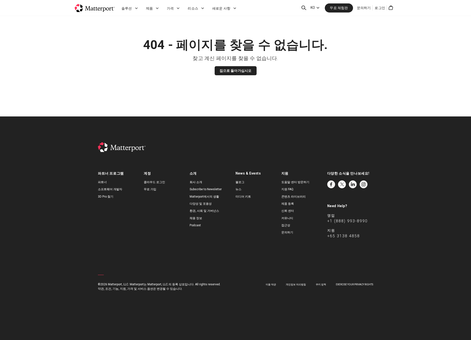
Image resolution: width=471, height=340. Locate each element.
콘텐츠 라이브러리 (293, 196)
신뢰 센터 (287, 211)
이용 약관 (271, 284)
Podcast (195, 225)
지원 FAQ (287, 189)
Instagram (363, 184)
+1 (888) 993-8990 (347, 221)
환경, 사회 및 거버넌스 (204, 211)
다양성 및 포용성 (201, 203)
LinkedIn (353, 184)
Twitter (342, 184)
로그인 (380, 8)
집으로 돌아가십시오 (236, 70)
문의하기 (364, 8)
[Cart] (390, 8)
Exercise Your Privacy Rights (354, 284)
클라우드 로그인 (154, 182)
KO (313, 8)
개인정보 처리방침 (296, 284)
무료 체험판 (339, 8)
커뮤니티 (287, 218)
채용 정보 (196, 218)
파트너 (102, 182)
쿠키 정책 (321, 284)
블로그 (240, 182)
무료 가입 (150, 189)
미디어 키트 (243, 196)
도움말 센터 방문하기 (295, 182)
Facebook (331, 184)
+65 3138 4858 (343, 236)
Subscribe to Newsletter (206, 189)
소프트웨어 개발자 (110, 189)
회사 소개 (196, 182)
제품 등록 (287, 203)
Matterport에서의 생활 (204, 196)
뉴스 (238, 189)
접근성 (285, 225)
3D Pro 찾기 (105, 196)
